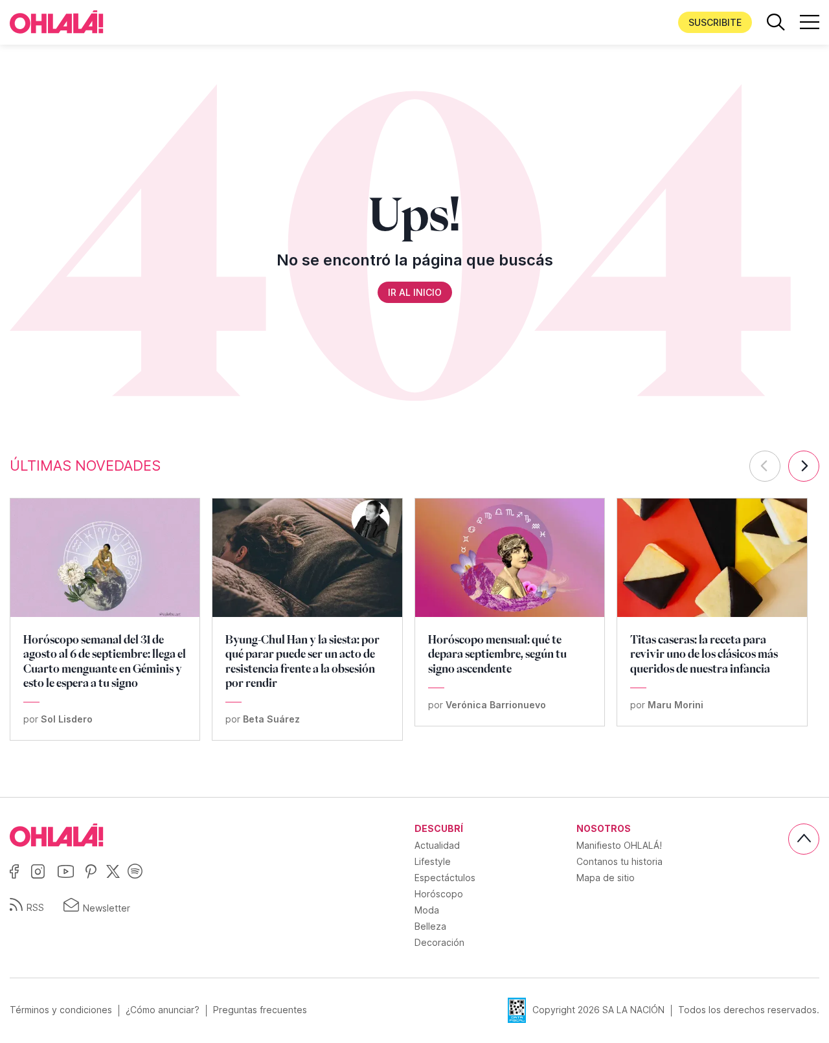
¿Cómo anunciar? (162, 1010)
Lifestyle (432, 861)
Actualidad (437, 845)
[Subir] (803, 839)
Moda (426, 909)
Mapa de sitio (605, 877)
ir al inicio (415, 292)
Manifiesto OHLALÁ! (619, 845)
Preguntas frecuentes (260, 1010)
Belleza (430, 926)
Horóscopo (438, 893)
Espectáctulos (444, 877)
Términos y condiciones (61, 1010)
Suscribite (715, 22)
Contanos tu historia (619, 861)
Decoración (439, 942)
